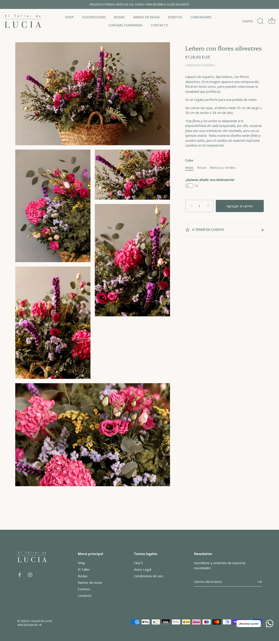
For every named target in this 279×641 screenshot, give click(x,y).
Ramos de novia (90, 582)
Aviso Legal (142, 569)
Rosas (201, 167)
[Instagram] (30, 574)
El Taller (84, 569)
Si (196, 186)
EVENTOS (175, 17)
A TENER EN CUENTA (207, 230)
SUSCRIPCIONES (94, 17)
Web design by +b (29, 625)
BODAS (119, 17)
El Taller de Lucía (39, 621)
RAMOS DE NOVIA (146, 17)
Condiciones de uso (148, 576)
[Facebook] (19, 574)
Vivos (189, 167)
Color (189, 160)
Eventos (84, 589)
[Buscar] (260, 21)
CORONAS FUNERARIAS (125, 25)
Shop (81, 563)
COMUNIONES (201, 17)
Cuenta (247, 21)
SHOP (69, 17)
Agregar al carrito (240, 206)
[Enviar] (259, 581)
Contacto (84, 595)
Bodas (82, 576)
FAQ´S (138, 563)
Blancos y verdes (223, 167)
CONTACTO (159, 25)
